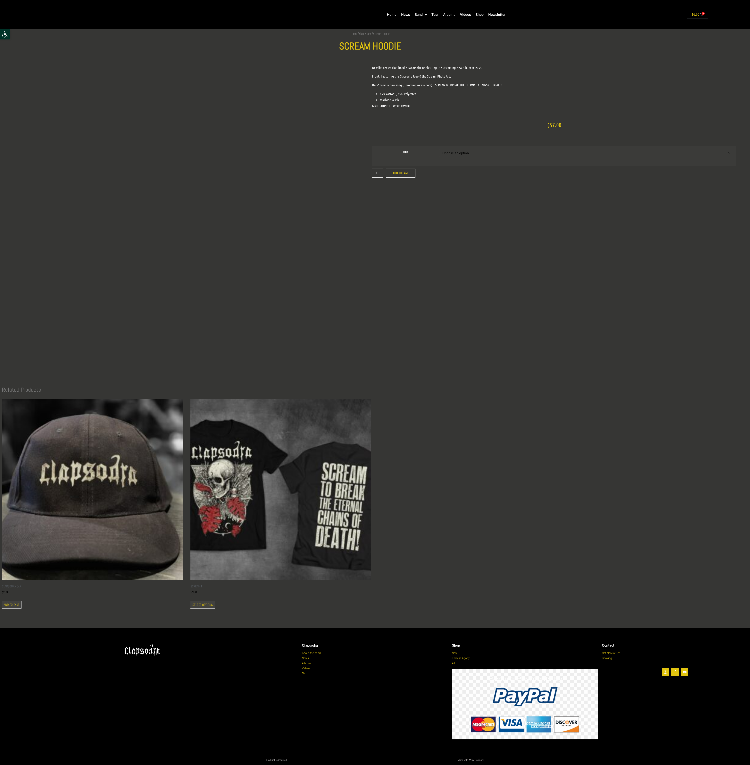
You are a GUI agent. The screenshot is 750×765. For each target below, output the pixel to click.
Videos (465, 15)
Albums (449, 15)
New (368, 33)
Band (419, 15)
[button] (5, 34)
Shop (480, 15)
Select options (202, 605)
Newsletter (496, 15)
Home (391, 15)
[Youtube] (684, 672)
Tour (434, 15)
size (405, 151)
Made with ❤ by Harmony (471, 760)
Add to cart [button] (11, 605)
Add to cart (400, 173)
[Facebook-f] (675, 672)
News (405, 15)
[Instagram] (666, 672)
